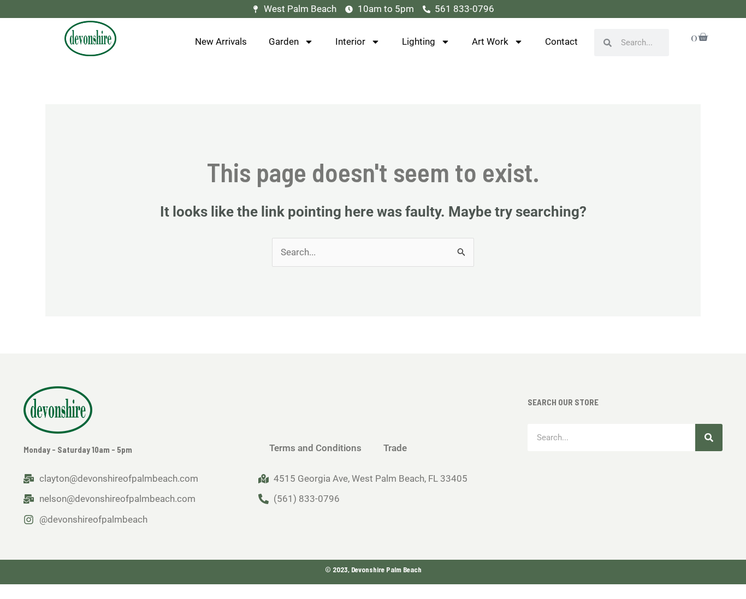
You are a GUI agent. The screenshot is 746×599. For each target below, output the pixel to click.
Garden (284, 41)
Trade (395, 447)
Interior (350, 41)
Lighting (418, 41)
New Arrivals (221, 41)
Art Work (490, 41)
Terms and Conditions (315, 447)
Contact (561, 41)
